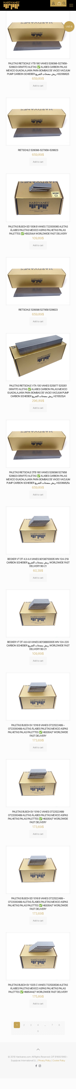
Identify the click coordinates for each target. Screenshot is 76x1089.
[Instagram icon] (40, 1065)
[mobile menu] (71, 5)
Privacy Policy (44, 1060)
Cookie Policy (58, 1060)
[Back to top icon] (38, 1049)
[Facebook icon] (36, 1065)
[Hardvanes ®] (12, 5)
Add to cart (38, 85)
